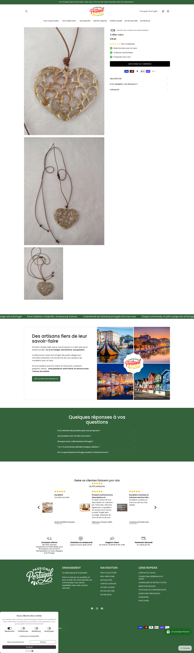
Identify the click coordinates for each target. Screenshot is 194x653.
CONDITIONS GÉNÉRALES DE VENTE (151, 577)
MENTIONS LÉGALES (147, 586)
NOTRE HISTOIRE (107, 591)
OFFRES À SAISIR (107, 587)
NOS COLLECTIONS (108, 573)
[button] (26, 11)
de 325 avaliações (97, 486)
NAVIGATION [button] (109, 567)
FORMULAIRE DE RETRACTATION (152, 582)
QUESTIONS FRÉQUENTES (149, 593)
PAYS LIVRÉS (144, 600)
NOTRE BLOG (106, 594)
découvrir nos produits (46, 379)
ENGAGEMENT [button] (71, 567)
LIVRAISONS (144, 597)
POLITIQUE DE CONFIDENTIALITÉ (152, 590)
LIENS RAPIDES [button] (148, 567)
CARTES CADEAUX (108, 583)
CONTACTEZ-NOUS (147, 573)
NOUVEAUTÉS (106, 580)
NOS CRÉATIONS (107, 576)
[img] (97, 483)
